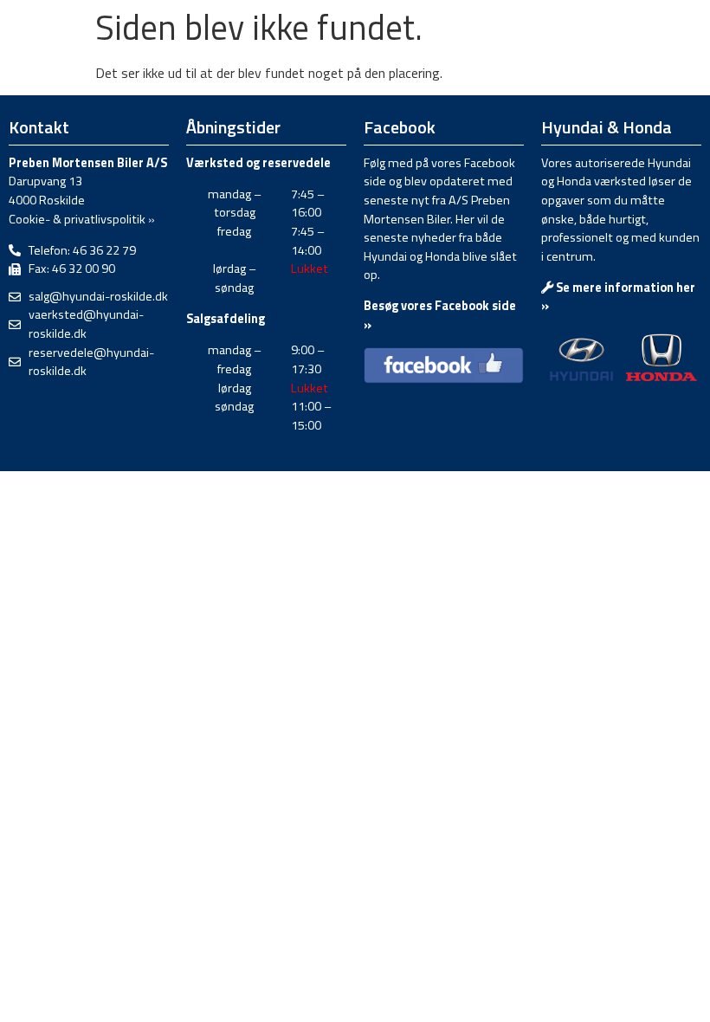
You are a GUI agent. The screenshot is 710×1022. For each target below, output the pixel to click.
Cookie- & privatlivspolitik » (82, 219)
